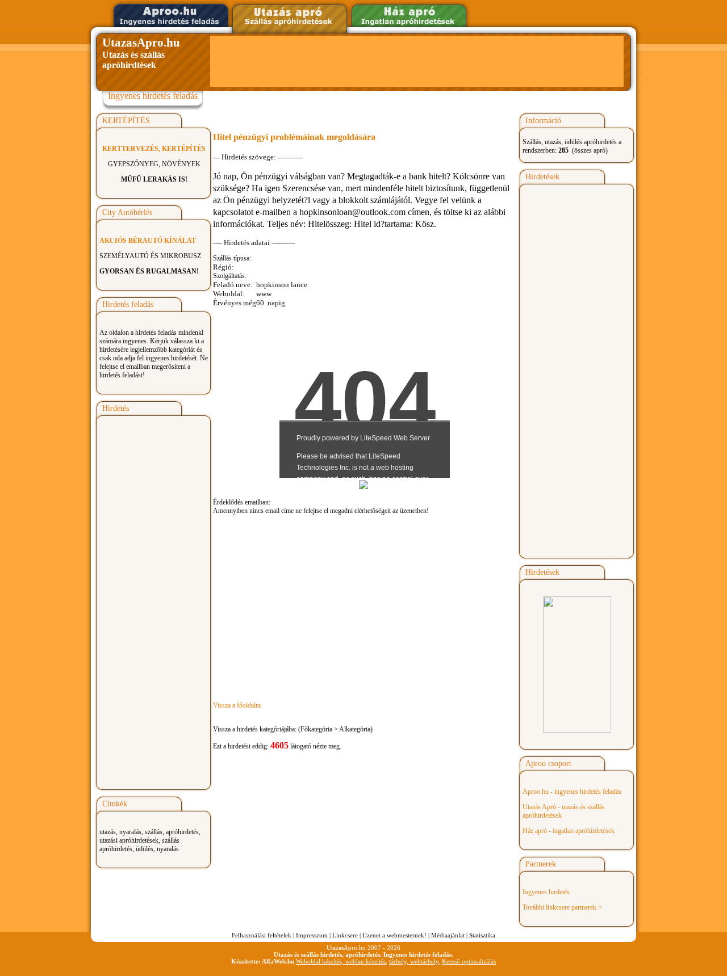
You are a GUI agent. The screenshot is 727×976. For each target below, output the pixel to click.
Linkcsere (345, 935)
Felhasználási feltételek (261, 935)
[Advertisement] (417, 61)
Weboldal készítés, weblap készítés (341, 961)
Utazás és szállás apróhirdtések (141, 53)
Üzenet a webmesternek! (394, 935)
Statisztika (482, 935)
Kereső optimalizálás (469, 961)
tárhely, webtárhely (413, 961)
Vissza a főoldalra (237, 705)
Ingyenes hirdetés (546, 892)
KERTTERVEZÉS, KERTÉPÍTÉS (154, 149)
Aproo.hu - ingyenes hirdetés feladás (572, 792)
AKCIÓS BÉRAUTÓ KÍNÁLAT (147, 241)
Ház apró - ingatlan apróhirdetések (569, 831)
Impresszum (312, 935)
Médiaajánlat (448, 935)
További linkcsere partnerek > (562, 907)
